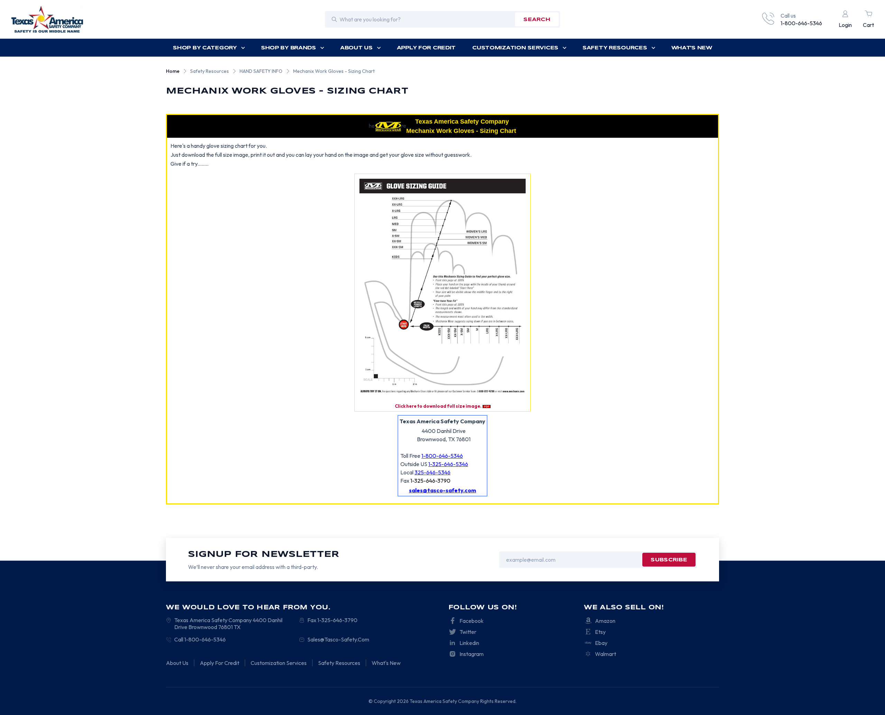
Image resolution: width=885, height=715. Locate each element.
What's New (691, 48)
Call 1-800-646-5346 (200, 639)
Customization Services (515, 48)
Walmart (605, 653)
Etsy (600, 631)
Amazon (605, 620)
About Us (356, 48)
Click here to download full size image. (438, 406)
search (536, 19)
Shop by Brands (288, 48)
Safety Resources (615, 48)
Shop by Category (205, 48)
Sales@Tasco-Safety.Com (338, 639)
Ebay (601, 642)
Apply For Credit (426, 48)
